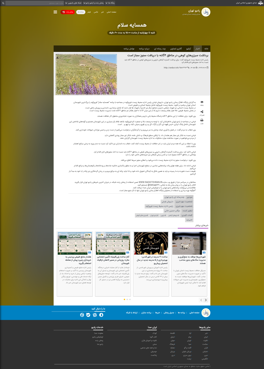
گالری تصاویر (176, 49)
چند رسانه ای (160, 49)
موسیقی (154, 351)
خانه (206, 49)
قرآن (206, 347)
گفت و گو (187, 347)
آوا (190, 333)
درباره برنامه (144, 49)
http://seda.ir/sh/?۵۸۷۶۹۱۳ (175, 67)
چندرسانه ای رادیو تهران (174, 197)
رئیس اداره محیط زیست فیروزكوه (159, 206)
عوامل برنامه (129, 49)
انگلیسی (205, 358)
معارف (172, 347)
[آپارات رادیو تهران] (95, 315)
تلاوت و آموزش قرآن (149, 340)
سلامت (205, 344)
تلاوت (206, 340)
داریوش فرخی (167, 201)
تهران (189, 340)
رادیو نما (100, 344)
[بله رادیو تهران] (88, 315)
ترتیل (173, 337)
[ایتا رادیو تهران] (82, 315)
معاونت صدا (98, 333)
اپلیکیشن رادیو (97, 337)
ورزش (172, 351)
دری (173, 355)
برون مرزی (187, 355)
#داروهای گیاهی (173, 215)
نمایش (205, 351)
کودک (155, 333)
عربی (206, 355)
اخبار (198, 49)
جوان (173, 340)
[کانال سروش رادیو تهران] (101, 315)
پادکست (154, 355)
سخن (155, 344)
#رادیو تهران (154, 215)
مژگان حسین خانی (172, 211)
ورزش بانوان (186, 351)
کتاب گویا (153, 337)
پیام (189, 337)
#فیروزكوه (189, 220)
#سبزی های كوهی (142, 215)
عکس (96, 12)
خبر (102, 12)
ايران (206, 337)
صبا (190, 344)
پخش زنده (69, 12)
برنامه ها (81, 12)
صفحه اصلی (111, 12)
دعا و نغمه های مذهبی (148, 347)
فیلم (89, 12)
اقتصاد (172, 333)
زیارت (189, 358)
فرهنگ (172, 344)
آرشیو (188, 49)
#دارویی (163, 215)
